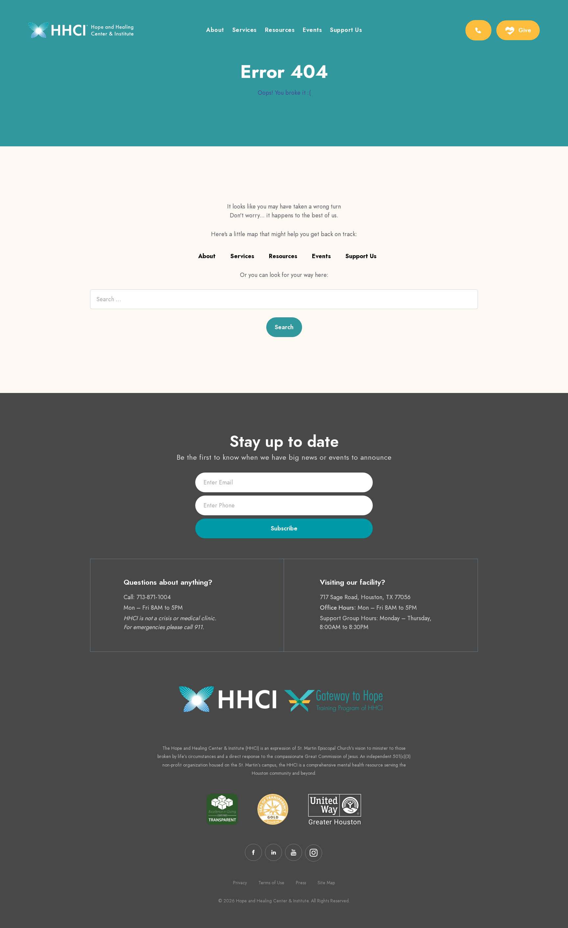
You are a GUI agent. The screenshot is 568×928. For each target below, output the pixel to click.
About (215, 30)
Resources (280, 30)
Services (244, 30)
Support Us (346, 30)
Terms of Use (271, 882)
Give (524, 30)
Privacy (240, 882)
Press (301, 882)
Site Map (326, 882)
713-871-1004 (153, 597)
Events (312, 30)
